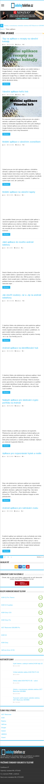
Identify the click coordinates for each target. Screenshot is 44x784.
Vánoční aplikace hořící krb (15, 91)
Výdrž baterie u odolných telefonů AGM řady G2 (28, 663)
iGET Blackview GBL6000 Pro (10, 627)
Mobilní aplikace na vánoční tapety (18, 192)
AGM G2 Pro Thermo (7, 597)
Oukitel (3, 731)
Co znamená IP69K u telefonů (9, 774)
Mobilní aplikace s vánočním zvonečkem (21, 142)
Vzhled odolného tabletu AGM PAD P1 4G (26, 672)
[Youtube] (27, 566)
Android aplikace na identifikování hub (20, 348)
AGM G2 (4, 635)
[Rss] (16, 566)
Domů (2, 29)
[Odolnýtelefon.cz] (22, 5)
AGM (2, 718)
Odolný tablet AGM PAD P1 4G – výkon (25, 681)
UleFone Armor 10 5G (8, 650)
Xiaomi (3, 737)
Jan (5, 44)
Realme (3, 721)
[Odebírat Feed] (43, 33)
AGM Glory (4, 642)
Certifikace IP (4, 767)
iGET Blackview (6, 714)
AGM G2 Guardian (7, 605)
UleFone (3, 724)
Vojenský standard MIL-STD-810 (10, 770)
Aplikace (19, 44)
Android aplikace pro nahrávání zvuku (20, 508)
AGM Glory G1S (6, 612)
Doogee (3, 727)
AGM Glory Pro (6, 620)
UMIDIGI (4, 734)
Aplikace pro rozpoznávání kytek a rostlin (21, 453)
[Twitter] (24, 566)
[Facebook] (20, 566)
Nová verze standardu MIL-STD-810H (12, 777)
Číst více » (6, 84)
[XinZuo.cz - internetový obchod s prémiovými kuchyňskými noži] (22, 15)
